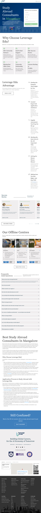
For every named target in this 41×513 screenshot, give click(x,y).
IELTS (12, 500)
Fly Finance (27, 402)
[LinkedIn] (20, 447)
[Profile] (38, 1)
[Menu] (39, 1)
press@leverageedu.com (27, 444)
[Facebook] (18, 447)
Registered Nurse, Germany (14, 480)
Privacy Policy (35, 25)
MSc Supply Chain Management (25, 480)
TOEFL (12, 506)
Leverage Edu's (29, 362)
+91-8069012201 (33, 256)
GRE (11, 503)
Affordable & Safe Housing (5, 499)
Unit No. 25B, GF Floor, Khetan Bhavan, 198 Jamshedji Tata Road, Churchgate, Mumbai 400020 (35, 254)
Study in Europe (4, 490)
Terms (33, 25)
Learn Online (32, 483)
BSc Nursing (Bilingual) (24, 490)
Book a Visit (8, 93)
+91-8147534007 (7, 257)
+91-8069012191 (20, 255)
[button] (25, 17)
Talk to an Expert (20, 424)
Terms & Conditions (33, 499)
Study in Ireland (4, 483)
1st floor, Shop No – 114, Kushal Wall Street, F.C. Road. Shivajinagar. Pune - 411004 (22, 253)
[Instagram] (16, 447)
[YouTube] (22, 447)
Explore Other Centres (20, 266)
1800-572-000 (12, 444)
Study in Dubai (3, 487)
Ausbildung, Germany (14, 483)
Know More (11, 262)
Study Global (32, 480)
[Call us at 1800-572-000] (36, 1)
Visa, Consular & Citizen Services (6, 500)
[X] (24, 447)
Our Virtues (22, 499)
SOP (11, 499)
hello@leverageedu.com (19, 444)
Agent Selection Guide (33, 503)
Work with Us (22, 500)
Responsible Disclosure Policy (34, 500)
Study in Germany (4, 486)
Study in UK (3, 480)
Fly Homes (9, 373)
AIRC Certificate (33, 506)
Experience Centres (23, 503)
